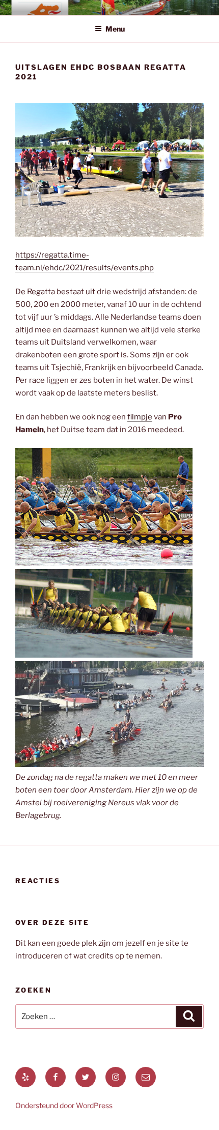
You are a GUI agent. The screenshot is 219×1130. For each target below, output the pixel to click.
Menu (115, 28)
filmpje (139, 416)
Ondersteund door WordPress (64, 1105)
